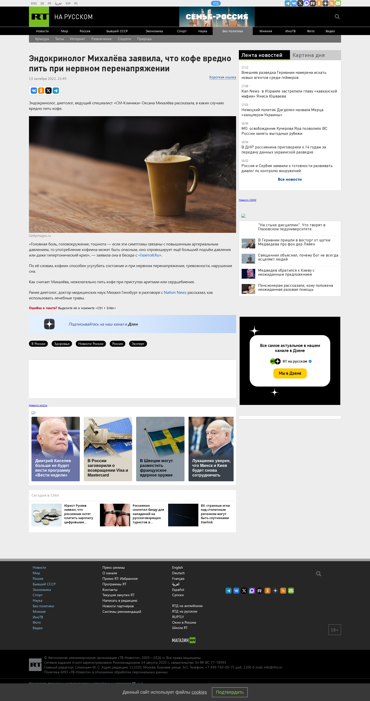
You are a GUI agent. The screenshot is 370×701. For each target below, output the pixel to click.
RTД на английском (187, 605)
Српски (178, 595)
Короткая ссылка (222, 77)
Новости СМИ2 (247, 200)
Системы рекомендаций (121, 611)
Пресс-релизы (113, 567)
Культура (42, 38)
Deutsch (178, 573)
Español (178, 589)
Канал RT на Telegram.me (288, 3)
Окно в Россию (184, 622)
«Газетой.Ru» (149, 255)
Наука (202, 31)
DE (42, 3)
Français (178, 578)
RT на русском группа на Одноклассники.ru (319, 3)
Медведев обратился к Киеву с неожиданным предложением (286, 272)
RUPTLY (178, 616)
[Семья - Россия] (217, 17)
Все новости (290, 179)
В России (38, 343)
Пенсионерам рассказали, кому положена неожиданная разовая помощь (295, 287)
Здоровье (61, 343)
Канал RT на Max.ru (307, 3)
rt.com (77, 662)
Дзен (133, 324)
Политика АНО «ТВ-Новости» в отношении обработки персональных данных (106, 672)
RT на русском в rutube (313, 3)
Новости (42, 31)
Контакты (110, 589)
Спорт (182, 31)
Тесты (59, 38)
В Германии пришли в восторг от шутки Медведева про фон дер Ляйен (294, 242)
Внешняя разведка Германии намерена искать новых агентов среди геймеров (283, 75)
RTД (215, 3)
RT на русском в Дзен (325, 3)
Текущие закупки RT (118, 594)
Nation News (175, 292)
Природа (144, 38)
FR (49, 3)
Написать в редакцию (119, 600)
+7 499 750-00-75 (220, 667)
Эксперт (138, 343)
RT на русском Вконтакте (294, 3)
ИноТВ (290, 31)
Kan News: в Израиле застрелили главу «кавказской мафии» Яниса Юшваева (289, 93)
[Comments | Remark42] (132, 379)
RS (76, 3)
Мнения (266, 31)
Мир (64, 31)
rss (332, 3)
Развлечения (101, 38)
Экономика (154, 31)
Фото (311, 31)
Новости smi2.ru (38, 405)
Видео (330, 31)
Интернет (77, 38)
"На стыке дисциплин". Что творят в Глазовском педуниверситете (291, 227)
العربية (58, 3)
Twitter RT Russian (300, 3)
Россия (85, 31)
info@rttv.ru (273, 667)
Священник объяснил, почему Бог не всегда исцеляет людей (298, 257)
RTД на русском (184, 611)
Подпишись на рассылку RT (338, 3)
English (177, 567)
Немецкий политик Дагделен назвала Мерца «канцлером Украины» (282, 112)
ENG (34, 3)
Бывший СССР (117, 31)
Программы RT (114, 584)
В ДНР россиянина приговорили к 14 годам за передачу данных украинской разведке (283, 149)
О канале (109, 572)
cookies (199, 692)
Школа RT (180, 627)
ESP (68, 3)
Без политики (233, 31)
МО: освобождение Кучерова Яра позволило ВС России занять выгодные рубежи (284, 130)
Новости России (90, 343)
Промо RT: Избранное (120, 578)
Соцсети (124, 38)
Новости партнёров (118, 605)
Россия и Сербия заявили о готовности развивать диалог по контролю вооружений (287, 168)
